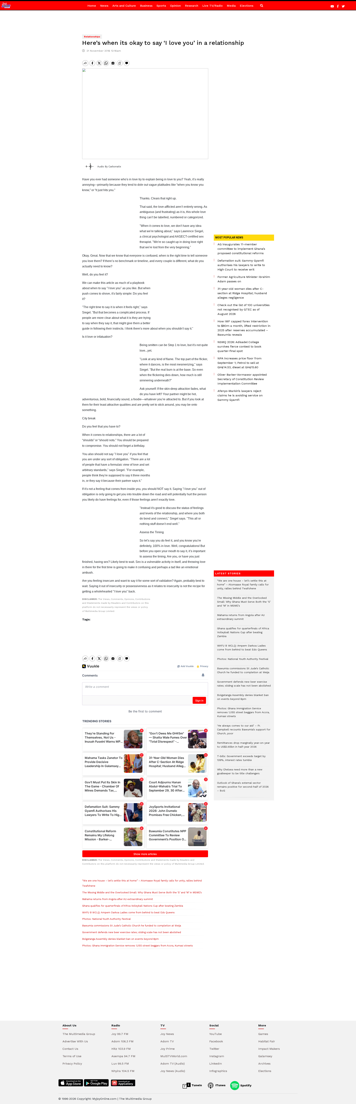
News (104, 5)
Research (191, 5)
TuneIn (196, 1085)
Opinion (175, 5)
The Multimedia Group (78, 1034)
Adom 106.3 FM (122, 1041)
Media (231, 5)
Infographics (218, 1071)
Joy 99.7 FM (119, 1034)
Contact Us (70, 1048)
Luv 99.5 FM (120, 1063)
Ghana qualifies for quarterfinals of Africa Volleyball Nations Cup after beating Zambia (132, 905)
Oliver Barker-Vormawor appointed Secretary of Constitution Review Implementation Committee (242, 379)
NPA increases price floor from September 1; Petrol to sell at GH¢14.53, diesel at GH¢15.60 (239, 363)
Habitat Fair (266, 1041)
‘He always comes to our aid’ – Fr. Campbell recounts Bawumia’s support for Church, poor (243, 731)
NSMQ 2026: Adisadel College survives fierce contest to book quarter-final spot (239, 346)
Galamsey (265, 1056)
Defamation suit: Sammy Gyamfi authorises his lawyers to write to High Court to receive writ (241, 265)
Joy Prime (167, 1048)
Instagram (216, 1056)
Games (263, 1034)
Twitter (214, 1048)
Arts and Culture (124, 5)
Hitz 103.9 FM (121, 1048)
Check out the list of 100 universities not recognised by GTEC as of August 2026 (243, 309)
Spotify (245, 1085)
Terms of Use (71, 1056)
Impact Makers (269, 1048)
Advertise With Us (75, 1041)
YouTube (215, 1034)
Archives (264, 1063)
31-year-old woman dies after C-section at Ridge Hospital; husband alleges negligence (242, 293)
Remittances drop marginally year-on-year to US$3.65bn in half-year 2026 (243, 746)
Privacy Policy (72, 1063)
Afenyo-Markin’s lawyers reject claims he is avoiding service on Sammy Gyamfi (240, 395)
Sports (161, 5)
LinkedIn (215, 1063)
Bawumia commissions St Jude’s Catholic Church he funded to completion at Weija (131, 925)
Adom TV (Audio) (172, 1063)
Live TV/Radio (212, 5)
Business (146, 5)
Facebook (216, 1041)
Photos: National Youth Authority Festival (106, 919)
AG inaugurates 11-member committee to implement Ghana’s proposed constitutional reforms (241, 249)
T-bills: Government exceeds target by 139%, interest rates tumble (241, 760)
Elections (246, 5)
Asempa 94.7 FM (123, 1056)
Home (91, 5)
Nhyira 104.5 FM (122, 1071)
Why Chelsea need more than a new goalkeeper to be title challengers (239, 773)
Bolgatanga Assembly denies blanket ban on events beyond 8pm (120, 939)
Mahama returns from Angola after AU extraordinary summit (117, 899)
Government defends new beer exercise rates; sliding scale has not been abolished (131, 932)
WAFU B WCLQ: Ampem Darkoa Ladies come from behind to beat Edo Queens (128, 912)
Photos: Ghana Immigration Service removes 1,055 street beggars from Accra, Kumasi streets (137, 945)
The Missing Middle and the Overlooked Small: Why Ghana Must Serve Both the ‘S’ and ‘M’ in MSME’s (142, 892)
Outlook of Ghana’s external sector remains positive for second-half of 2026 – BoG (243, 788)
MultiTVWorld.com (173, 1056)
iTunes (220, 1085)
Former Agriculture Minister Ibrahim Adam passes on (243, 279)
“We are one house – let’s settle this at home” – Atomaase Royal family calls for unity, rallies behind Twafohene (243, 586)
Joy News (167, 1034)
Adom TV (167, 1041)
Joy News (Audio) (172, 1071)
